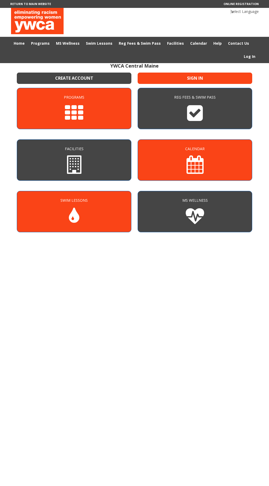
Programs (40, 43)
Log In (249, 56)
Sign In (195, 78)
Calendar (198, 43)
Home (19, 43)
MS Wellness (68, 43)
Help (217, 43)
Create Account (74, 78)
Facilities (175, 43)
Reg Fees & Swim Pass (140, 43)
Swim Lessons (99, 43)
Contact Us (238, 43)
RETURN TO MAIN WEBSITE (30, 4)
